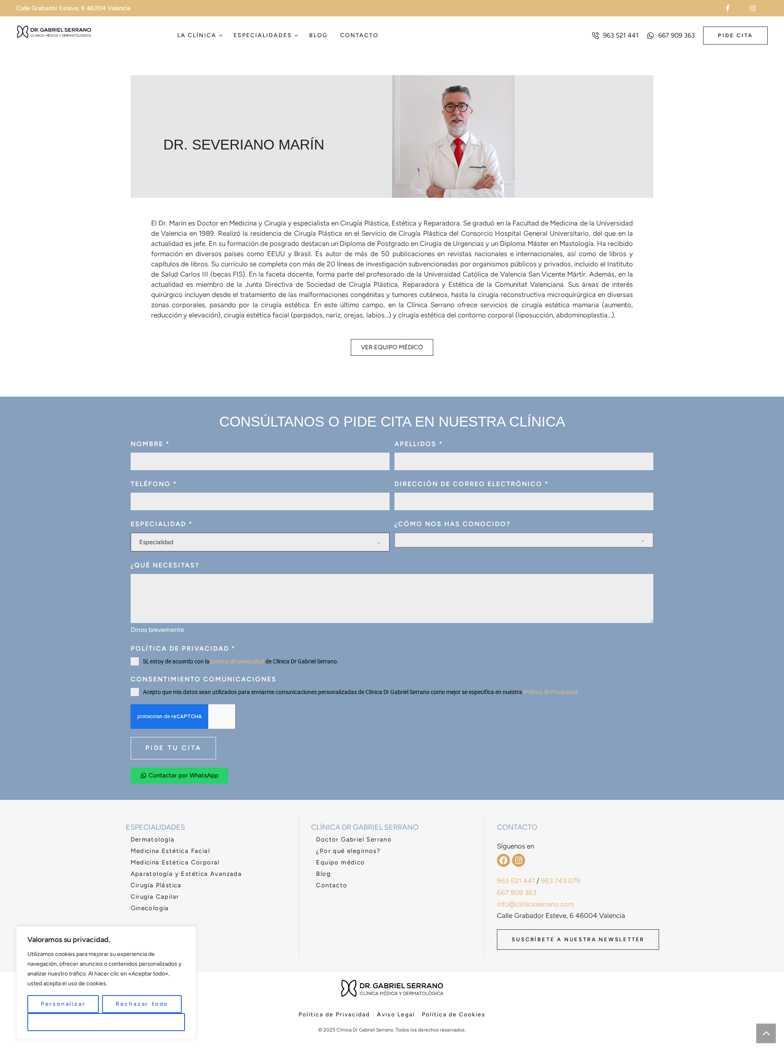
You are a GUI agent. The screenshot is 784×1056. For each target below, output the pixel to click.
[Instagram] (518, 860)
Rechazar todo (142, 1003)
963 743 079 (560, 881)
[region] (106, 983)
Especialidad (162, 524)
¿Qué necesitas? (165, 565)
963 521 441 (516, 881)
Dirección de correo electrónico (471, 484)
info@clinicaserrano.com (535, 904)
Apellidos (418, 444)
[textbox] (258, 542)
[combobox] (260, 542)
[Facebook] (503, 860)
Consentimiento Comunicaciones (203, 679)
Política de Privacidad (550, 692)
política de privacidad (237, 661)
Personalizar (63, 1003)
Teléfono (154, 484)
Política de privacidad (183, 648)
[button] (733, 8)
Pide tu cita (173, 748)
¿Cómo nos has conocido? (452, 524)
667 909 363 (516, 893)
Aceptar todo (106, 1021)
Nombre (150, 444)
